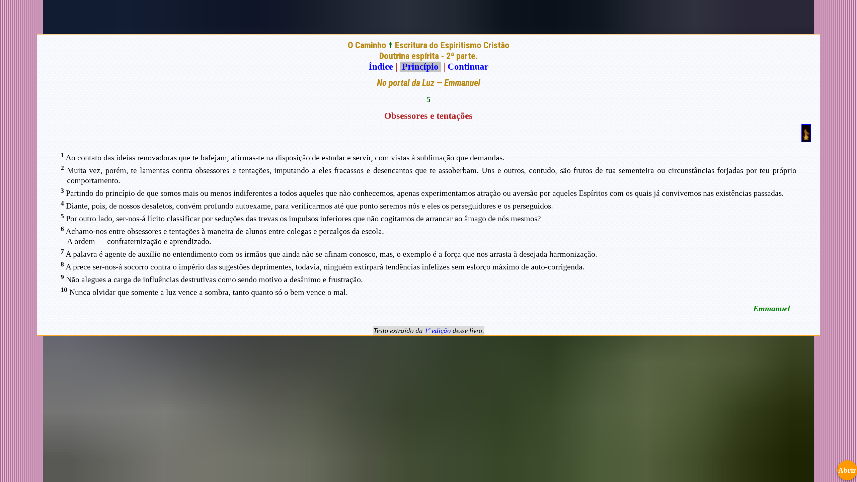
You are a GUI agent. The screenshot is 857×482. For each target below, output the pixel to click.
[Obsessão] (806, 139)
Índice (381, 67)
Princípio (420, 67)
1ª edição (437, 331)
